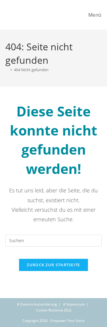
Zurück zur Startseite (53, 264)
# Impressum (74, 304)
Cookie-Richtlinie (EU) (53, 310)
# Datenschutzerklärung (37, 304)
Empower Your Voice (68, 320)
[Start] (6, 69)
